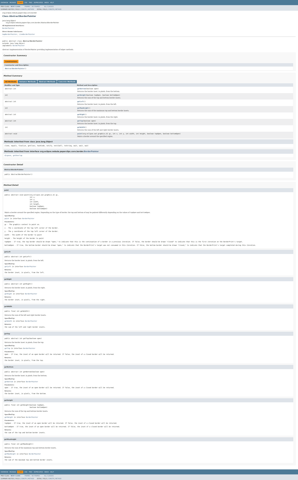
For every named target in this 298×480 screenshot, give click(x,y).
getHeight (81, 95)
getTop (80, 121)
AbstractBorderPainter (14, 68)
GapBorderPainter (9, 34)
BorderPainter (8, 28)
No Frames (36, 6)
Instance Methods (27, 82)
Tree (30, 2)
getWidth (81, 127)
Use (25, 2)
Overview (4, 2)
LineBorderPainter (27, 34)
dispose (8, 155)
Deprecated (38, 2)
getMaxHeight (82, 108)
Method (31, 9)
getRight (81, 114)
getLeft (80, 101)
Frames (27, 6)
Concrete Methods (66, 82)
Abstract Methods (47, 82)
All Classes (49, 6)
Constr (24, 9)
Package (13, 2)
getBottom (81, 89)
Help (52, 2)
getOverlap (17, 155)
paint (79, 134)
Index (46, 2)
